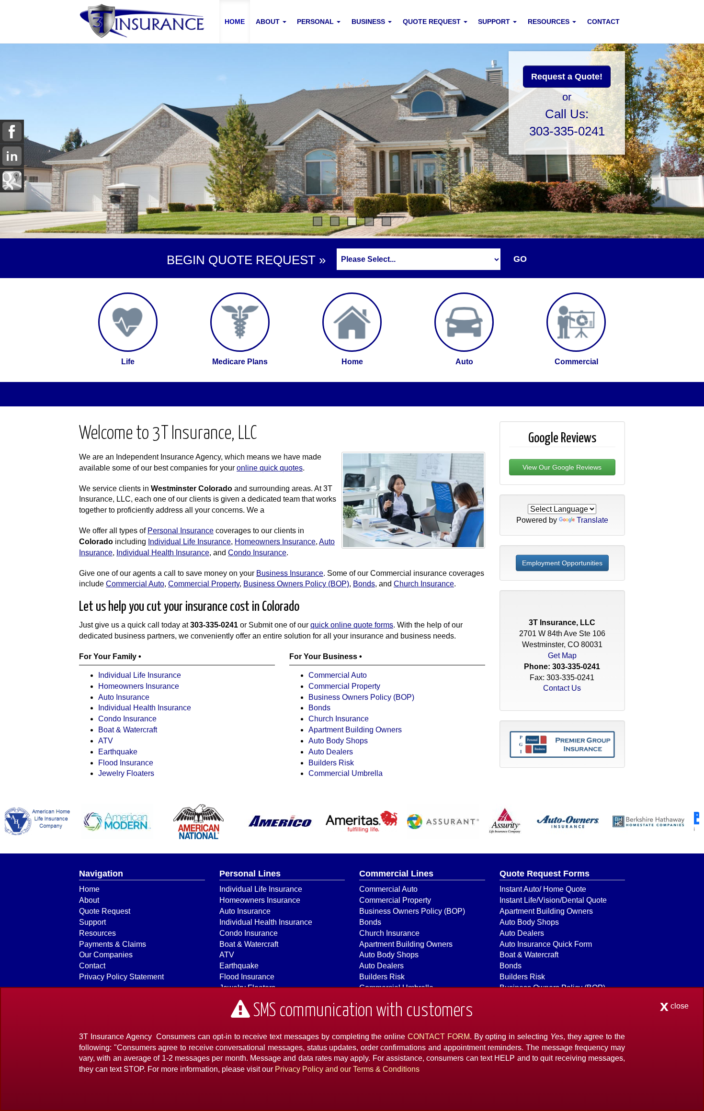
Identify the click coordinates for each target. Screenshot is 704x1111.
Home (235, 21)
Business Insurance (289, 573)
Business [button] (369, 21)
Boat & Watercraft (127, 730)
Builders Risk (331, 763)
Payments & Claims (112, 944)
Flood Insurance (125, 763)
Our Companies (106, 955)
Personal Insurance (181, 531)
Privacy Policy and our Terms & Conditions (347, 1069)
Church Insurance (424, 584)
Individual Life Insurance (189, 542)
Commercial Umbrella (345, 773)
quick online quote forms (351, 625)
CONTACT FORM (439, 1036)
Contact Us (562, 688)
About (89, 900)
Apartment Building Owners (355, 730)
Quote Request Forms (545, 873)
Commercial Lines (396, 873)
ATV (105, 741)
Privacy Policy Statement (121, 977)
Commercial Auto (135, 584)
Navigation (101, 873)
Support (92, 922)
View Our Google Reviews (562, 467)
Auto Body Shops (338, 741)
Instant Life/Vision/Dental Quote (553, 900)
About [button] (269, 21)
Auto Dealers (330, 752)
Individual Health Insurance (162, 553)
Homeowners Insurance (275, 542)
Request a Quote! (566, 76)
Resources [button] (549, 21)
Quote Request (104, 911)
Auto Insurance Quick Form (546, 944)
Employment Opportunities (562, 563)
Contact (603, 21)
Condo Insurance (257, 553)
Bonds (364, 584)
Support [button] (495, 21)
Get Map (562, 655)
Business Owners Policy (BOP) (296, 584)
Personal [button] (316, 21)
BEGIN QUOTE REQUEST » (246, 260)
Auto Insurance (123, 697)
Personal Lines (250, 873)
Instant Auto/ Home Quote (543, 889)
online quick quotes (270, 468)
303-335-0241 (567, 131)
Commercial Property (203, 584)
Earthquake (117, 752)
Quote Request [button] (433, 21)
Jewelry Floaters (126, 773)
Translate (592, 520)
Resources (97, 933)
